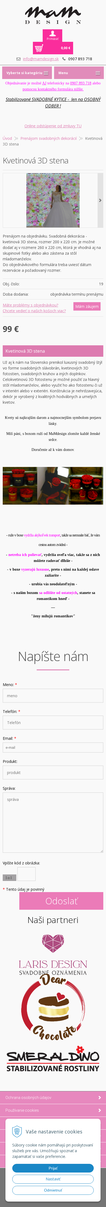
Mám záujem (87, 306)
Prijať (53, 1168)
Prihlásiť (52, 39)
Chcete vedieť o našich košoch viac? (34, 310)
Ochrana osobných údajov (28, 1097)
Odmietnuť (53, 1190)
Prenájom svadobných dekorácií (48, 138)
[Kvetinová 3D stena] (53, 200)
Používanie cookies (22, 1110)
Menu (63, 73)
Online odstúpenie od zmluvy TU (53, 125)
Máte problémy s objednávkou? (30, 305)
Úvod (7, 138)
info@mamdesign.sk (41, 58)
